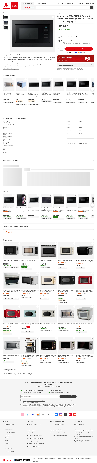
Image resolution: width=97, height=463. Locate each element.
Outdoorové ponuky (9, 424)
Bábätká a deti (8, 435)
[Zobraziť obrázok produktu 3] (5, 27)
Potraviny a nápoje (9, 451)
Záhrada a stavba (9, 429)
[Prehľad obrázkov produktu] (5, 33)
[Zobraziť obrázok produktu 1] (5, 17)
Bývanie (7, 437)
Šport (6, 445)
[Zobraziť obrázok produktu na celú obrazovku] (32, 33)
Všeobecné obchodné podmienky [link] (65, 458)
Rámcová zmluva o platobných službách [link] (82, 433)
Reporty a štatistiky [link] (79, 424)
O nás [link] (34, 458)
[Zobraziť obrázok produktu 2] (5, 22)
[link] (41, 3)
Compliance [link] (40, 458)
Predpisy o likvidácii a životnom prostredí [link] (83, 458)
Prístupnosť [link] (35, 461)
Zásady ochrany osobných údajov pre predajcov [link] (84, 437)
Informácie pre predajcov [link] (58, 424)
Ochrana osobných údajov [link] (50, 458)
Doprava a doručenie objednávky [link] (36, 443)
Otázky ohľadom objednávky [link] (35, 435)
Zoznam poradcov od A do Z (35, 424)
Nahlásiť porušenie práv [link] (34, 446)
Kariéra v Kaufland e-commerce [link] (59, 435)
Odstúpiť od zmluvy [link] (33, 441)
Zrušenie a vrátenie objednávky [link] (35, 438)
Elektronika (7, 427)
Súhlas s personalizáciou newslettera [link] (29, 405)
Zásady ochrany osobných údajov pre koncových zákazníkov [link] (84, 441)
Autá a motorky (8, 448)
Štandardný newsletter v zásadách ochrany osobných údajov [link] (34, 401)
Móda (6, 440)
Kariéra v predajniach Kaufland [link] (59, 433)
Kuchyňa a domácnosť (10, 432)
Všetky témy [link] (31, 433)
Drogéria (7, 443)
